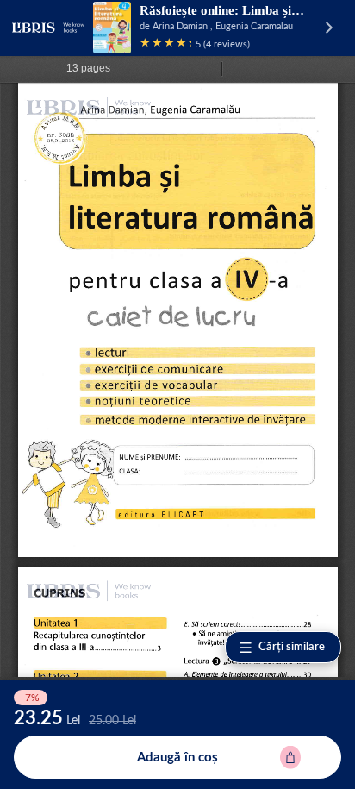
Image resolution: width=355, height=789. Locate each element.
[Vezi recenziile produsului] (165, 44)
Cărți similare (291, 647)
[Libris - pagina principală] (48, 28)
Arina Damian (180, 26)
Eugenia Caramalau (254, 26)
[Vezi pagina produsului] (112, 27)
